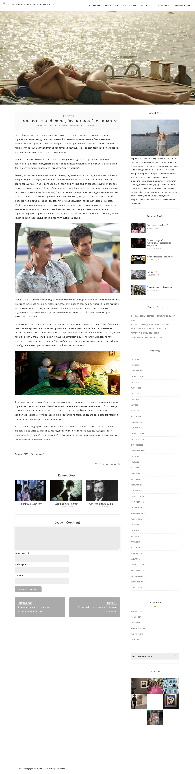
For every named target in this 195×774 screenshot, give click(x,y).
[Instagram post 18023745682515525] (170, 685)
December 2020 (137, 433)
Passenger (94, 5)
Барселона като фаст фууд (160, 287)
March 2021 (136, 416)
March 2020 (136, 479)
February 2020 (137, 485)
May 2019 (135, 536)
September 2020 (137, 451)
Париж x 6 (152, 272)
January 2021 (136, 428)
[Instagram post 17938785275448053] (155, 717)
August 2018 (136, 587)
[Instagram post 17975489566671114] (170, 733)
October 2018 (137, 576)
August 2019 (136, 519)
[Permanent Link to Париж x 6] (138, 278)
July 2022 (135, 365)
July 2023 (135, 359)
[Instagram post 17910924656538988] (139, 733)
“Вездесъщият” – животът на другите (148, 329)
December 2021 (137, 376)
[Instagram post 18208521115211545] (155, 701)
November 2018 (137, 570)
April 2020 (135, 473)
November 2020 (137, 439)
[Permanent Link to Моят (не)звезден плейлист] (138, 263)
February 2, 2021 (45, 125)
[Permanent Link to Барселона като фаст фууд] (138, 293)
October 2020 (137, 445)
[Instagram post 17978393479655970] (155, 733)
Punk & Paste (129, 5)
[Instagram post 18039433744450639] (139, 701)
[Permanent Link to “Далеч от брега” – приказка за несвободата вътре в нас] (138, 247)
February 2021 (137, 422)
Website (19, 575)
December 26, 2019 (102, 507)
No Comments (90, 125)
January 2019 (136, 559)
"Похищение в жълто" (66, 503)
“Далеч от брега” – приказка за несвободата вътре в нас (159, 243)
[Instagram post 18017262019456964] (170, 717)
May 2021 (135, 405)
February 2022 (137, 371)
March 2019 (136, 548)
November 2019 (137, 502)
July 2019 (135, 525)
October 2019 (137, 508)
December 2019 (137, 496)
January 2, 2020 (30, 507)
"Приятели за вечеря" (30, 503)
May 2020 (135, 468)
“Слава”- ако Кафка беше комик (145, 333)
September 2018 (137, 582)
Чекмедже (163, 5)
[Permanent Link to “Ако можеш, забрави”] (138, 231)
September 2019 (137, 513)
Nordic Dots (147, 5)
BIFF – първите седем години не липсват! (150, 324)
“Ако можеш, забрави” (157, 225)
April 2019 (135, 542)
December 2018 (137, 565)
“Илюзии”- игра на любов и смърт (147, 337)
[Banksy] (170, 701)
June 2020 (135, 462)
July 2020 (135, 456)
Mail (21, 564)
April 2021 (135, 411)
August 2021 (136, 388)
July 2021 (135, 394)
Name (22, 553)
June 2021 (135, 399)
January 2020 (136, 490)
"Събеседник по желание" (102, 503)
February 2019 (137, 553)
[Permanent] (30, 500)
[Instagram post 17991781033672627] (139, 717)
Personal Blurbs (182, 5)
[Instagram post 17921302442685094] (139, 685)
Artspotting (111, 5)
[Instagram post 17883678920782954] (155, 685)
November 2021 (137, 382)
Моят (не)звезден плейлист (160, 256)
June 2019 (135, 530)
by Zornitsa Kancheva (68, 125)
